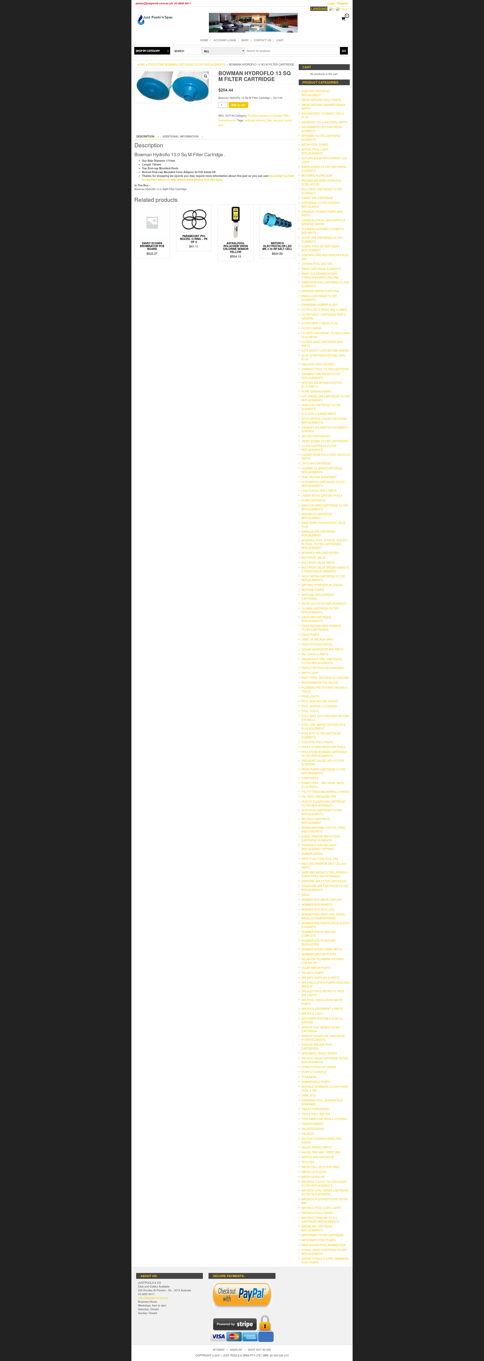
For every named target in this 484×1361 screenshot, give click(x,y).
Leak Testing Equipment (319, 477)
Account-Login (224, 40)
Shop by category (148, 51)
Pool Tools (309, 711)
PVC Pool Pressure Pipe (318, 796)
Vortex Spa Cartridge (317, 1157)
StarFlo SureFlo (313, 1072)
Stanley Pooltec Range (318, 1067)
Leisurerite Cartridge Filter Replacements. (323, 484)
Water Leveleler (313, 1172)
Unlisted (307, 1133)
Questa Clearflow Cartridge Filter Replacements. (323, 803)
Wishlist (236, 1350)
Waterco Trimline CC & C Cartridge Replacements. (320, 1219)
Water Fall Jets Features (320, 1167)
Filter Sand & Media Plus (319, 323)
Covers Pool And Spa (316, 264)
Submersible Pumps (315, 1082)
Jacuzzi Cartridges (315, 436)
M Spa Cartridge (313, 500)
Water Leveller (312, 1177)
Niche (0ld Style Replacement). (324, 603)
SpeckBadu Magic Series (319, 1053)
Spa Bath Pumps (312, 973)
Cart (280, 40)
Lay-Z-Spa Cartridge (316, 463)
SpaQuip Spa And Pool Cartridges (317, 1046)
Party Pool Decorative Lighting (325, 678)
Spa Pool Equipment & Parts (322, 1009)
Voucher (307, 1162)
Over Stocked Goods (316, 644)
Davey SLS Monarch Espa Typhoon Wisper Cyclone (319, 275)
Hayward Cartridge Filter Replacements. (320, 376)
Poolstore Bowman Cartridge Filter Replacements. (187, 64)
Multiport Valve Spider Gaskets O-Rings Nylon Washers (325, 569)
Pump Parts (309, 778)
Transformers (312, 1124)
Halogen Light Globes (317, 364)
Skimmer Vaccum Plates (318, 954)
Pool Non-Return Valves (319, 701)
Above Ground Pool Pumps (321, 100)
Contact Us (262, 40)
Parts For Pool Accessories (322, 668)
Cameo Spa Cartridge (317, 198)
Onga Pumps (310, 634)
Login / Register (338, 3)
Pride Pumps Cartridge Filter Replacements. (323, 771)
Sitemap (219, 1350)
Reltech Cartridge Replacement (315, 821)
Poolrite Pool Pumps (317, 742)
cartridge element (254, 120)
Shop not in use (259, 1350)
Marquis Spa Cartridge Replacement (318, 533)
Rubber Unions (312, 854)
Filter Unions (311, 328)
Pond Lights (310, 696)
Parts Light (310, 673)
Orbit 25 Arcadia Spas (317, 639)
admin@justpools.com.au (153, 1298)
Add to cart (238, 105)
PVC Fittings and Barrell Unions (325, 792)
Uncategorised (312, 1129)
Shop (245, 40)
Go (344, 51)
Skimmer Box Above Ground (321, 899)
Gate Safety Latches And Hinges (325, 350)
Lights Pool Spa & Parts (319, 490)
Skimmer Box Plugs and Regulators (318, 942)
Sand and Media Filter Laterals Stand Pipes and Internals (324, 874)
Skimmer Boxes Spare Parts (321, 949)
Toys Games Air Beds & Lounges (324, 1119)
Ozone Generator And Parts (322, 649)
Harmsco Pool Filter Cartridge (325, 369)
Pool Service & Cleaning (319, 706)
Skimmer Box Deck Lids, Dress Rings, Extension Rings (323, 916)
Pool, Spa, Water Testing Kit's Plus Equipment (323, 726)
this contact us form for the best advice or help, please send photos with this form (218, 177)
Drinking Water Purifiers (320, 291)
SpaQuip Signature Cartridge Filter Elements (323, 1038)
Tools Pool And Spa (315, 1114)
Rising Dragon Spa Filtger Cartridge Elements (320, 838)
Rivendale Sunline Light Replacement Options (319, 847)
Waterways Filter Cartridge (322, 1235)
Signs (305, 895)
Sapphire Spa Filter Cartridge (323, 881)
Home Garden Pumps (316, 391)
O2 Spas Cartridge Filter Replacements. (319, 610)
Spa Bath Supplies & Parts (320, 977)
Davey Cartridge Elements (321, 269)
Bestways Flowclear (316, 175)
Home (204, 40)
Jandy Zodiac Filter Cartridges (324, 441)
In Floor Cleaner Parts (318, 414)
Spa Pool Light (312, 1013)
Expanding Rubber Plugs (319, 305)
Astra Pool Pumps (314, 144)
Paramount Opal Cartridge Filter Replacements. (321, 661)
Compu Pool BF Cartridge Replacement (320, 248)
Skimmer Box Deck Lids (317, 909)
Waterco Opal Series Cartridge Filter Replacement (324, 1192)
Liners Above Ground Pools (322, 495)
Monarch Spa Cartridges (320, 553)
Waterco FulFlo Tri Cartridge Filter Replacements (324, 1183)
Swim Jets (308, 1095)
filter (269, 120)
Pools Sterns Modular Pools (323, 747)
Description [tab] (145, 136)
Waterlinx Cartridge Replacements (317, 1228)
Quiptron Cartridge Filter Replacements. (321, 812)
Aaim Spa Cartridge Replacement (315, 93)
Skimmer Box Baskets (316, 904)
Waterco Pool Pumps (317, 1213)
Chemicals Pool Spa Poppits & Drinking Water (323, 222)
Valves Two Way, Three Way (321, 1152)
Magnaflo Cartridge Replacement (316, 516)
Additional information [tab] (181, 136)
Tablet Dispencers (315, 1109)
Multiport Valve (313, 558)
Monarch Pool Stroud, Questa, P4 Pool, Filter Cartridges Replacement (324, 544)
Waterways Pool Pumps (318, 1240)
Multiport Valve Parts (318, 562)
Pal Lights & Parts (314, 654)
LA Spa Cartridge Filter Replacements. (318, 448)
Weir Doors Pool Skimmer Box (323, 1245)
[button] (205, 76)
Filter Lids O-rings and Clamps (324, 309)
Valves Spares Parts (316, 1147)
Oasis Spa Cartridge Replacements (316, 619)
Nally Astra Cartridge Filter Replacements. (323, 578)
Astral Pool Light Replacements (314, 151)
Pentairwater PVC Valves (319, 682)
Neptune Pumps (312, 590)
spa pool (278, 120)
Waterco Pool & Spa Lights (321, 1208)
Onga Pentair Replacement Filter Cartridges (321, 627)
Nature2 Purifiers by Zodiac (322, 585)
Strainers (308, 1077)
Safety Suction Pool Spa (319, 859)
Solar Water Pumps (315, 968)
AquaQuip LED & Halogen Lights (324, 122)
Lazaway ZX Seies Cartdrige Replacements (321, 470)
